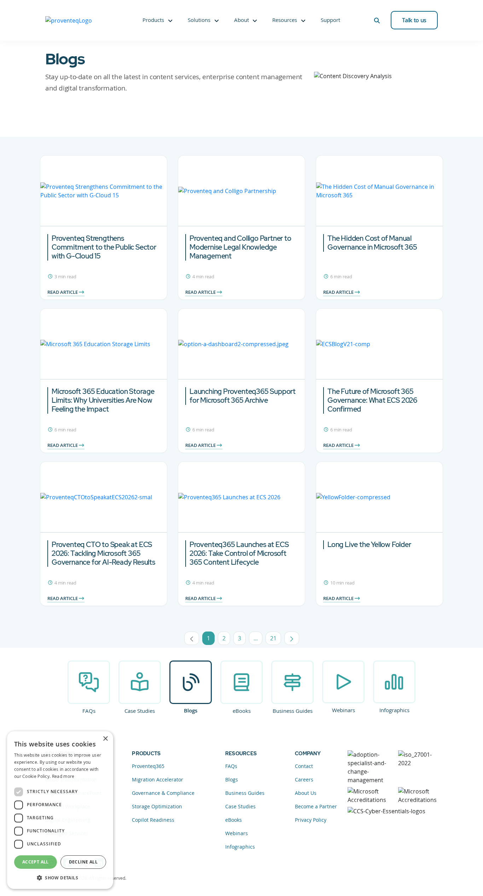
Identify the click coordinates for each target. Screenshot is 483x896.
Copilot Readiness (153, 819)
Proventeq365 (148, 766)
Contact (304, 766)
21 (275, 639)
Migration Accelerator (157, 779)
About (241, 19)
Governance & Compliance (163, 793)
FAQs (88, 710)
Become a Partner (316, 806)
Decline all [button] (83, 862)
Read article (62, 292)
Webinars (343, 710)
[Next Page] (291, 638)
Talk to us (414, 20)
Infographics (394, 710)
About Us (305, 793)
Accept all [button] (35, 862)
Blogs (190, 710)
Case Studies (139, 710)
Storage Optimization (157, 806)
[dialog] (60, 810)
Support (330, 19)
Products (153, 19)
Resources (284, 19)
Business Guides (293, 710)
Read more (63, 776)
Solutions (199, 19)
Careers (304, 779)
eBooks (242, 710)
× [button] (105, 738)
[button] (60, 877)
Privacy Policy (310, 819)
